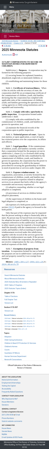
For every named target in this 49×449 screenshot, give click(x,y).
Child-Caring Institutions (13, 340)
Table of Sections (11, 296)
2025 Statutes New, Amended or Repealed (20, 282)
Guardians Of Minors (12, 353)
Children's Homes (11, 346)
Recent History (10, 315)
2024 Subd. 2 (8, 318)
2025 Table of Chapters (13, 285)
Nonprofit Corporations (13, 360)
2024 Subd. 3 (8, 321)
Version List (9, 303)
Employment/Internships (11, 383)
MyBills (4, 434)
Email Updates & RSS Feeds (12, 437)
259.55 (11, 207)
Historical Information (10, 380)
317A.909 (42, 46)
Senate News (7, 431)
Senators (5, 405)
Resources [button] (9, 269)
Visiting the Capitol (9, 386)
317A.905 (7, 46)
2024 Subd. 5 (8, 323)
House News (6, 428)
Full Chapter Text (11, 300)
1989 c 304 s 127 (21, 262)
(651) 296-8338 (7, 415)
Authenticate (7, 55)
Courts (7, 350)
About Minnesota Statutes (14, 279)
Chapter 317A (18, 43)
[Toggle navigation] (5, 7)
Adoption (8, 337)
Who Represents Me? (10, 399)
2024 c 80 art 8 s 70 (28, 318)
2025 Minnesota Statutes (10, 41)
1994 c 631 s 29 (22, 329)
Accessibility (6, 389)
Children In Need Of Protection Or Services (20, 343)
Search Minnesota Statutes (15, 275)
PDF (16, 55)
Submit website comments (12, 421)
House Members (8, 402)
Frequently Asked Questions (12, 392)
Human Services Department (15, 356)
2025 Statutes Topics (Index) (15, 288)
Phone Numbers (8, 418)
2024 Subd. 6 (8, 326)
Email (18, 415)
